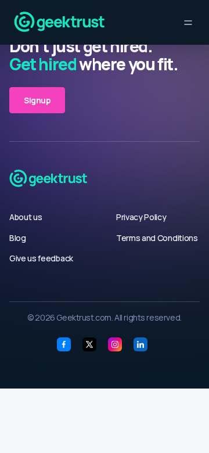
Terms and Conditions (157, 237)
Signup (37, 100)
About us (25, 216)
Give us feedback (41, 258)
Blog (17, 237)
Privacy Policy (141, 216)
